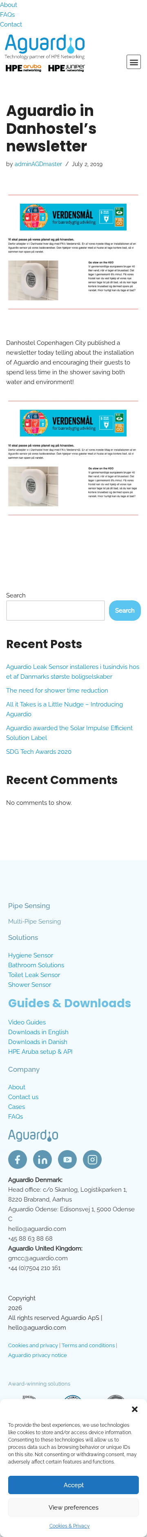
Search (16, 595)
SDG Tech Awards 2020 (38, 751)
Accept (74, 1485)
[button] (135, 1409)
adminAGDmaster (38, 164)
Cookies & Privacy (69, 1526)
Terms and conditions (88, 1345)
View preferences (73, 1507)
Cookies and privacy (33, 1345)
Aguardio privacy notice (37, 1355)
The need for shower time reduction (57, 690)
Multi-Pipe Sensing (34, 921)
